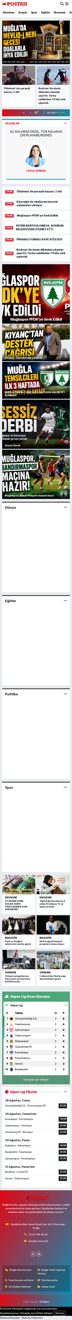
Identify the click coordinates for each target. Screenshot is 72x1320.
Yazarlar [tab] (12, 123)
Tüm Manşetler (49, 1280)
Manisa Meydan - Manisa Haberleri (21, 1318)
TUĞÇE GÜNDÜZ (36, 171)
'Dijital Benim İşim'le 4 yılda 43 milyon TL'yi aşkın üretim (52, 904)
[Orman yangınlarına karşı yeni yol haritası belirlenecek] (18, 959)
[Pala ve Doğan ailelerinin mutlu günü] (18, 925)
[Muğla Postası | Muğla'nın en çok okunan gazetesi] (14, 4)
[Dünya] (65, 507)
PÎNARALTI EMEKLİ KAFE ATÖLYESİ (39, 239)
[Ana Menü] (66, 4)
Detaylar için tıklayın (36, 1079)
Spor (34, 12)
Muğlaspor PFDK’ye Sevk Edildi (37, 215)
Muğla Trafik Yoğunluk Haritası (51, 1272)
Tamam (59, 1313)
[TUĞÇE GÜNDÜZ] (36, 154)
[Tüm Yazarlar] (65, 123)
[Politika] (65, 694)
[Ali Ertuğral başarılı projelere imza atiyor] (53, 925)
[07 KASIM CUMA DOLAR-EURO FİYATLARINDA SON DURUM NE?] (18, 884)
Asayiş (22, 12)
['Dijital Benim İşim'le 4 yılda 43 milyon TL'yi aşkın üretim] (53, 884)
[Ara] (62, 4)
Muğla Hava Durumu (20, 1270)
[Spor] (65, 787)
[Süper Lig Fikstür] (65, 1092)
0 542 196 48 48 (38, 1234)
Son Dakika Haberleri (20, 1286)
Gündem (8, 12)
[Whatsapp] (33, 1254)
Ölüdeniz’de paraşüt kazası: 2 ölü (39, 191)
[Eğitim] (65, 600)
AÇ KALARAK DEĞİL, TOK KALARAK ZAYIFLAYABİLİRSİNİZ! (36, 133)
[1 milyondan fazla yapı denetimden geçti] (53, 959)
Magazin (11, 938)
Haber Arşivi (48, 1286)
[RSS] (39, 1254)
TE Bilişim (44, 1302)
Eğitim (45, 12)
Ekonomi (59, 12)
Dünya (10, 507)
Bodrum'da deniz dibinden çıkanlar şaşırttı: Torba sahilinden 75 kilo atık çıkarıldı (40, 253)
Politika (11, 694)
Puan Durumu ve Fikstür (21, 1280)
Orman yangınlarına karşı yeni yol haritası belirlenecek (17, 979)
